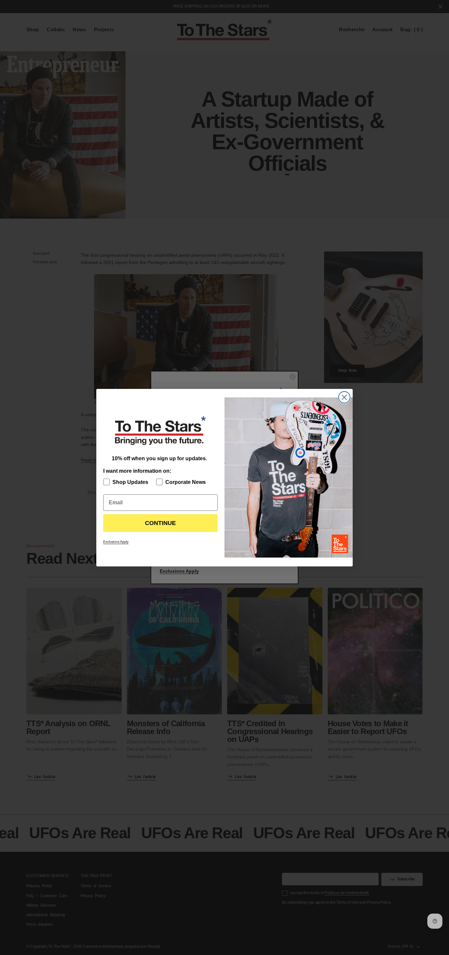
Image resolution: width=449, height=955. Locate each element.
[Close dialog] (344, 397)
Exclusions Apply (116, 541)
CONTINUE (160, 523)
